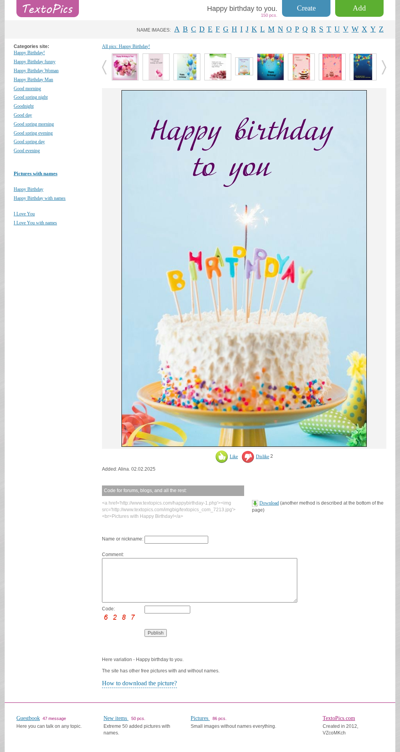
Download (269, 503)
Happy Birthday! (29, 52)
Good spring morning (34, 124)
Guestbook (28, 718)
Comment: (113, 554)
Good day (23, 115)
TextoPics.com (339, 718)
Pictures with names (35, 173)
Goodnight (24, 106)
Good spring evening (33, 133)
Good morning (27, 88)
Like (234, 456)
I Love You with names (35, 223)
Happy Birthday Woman (36, 70)
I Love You (24, 214)
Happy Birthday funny (34, 61)
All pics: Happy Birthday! (126, 46)
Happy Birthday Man (33, 79)
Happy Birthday (28, 189)
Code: (108, 609)
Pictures (200, 718)
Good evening (27, 150)
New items (116, 718)
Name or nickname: (122, 539)
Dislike (262, 456)
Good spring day (29, 141)
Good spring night (31, 97)
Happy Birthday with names (40, 198)
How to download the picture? (139, 683)
